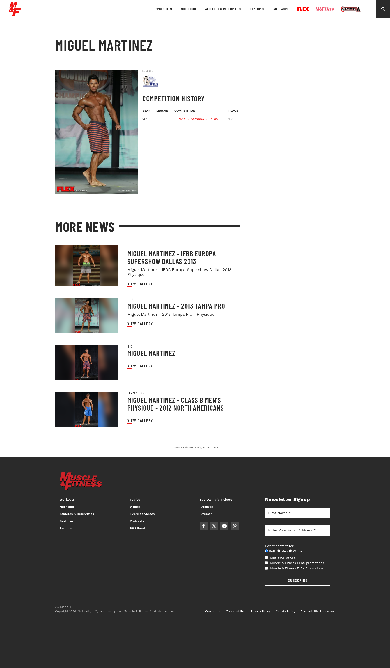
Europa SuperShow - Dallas (196, 119)
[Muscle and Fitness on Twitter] (214, 526)
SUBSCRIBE (298, 580)
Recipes (66, 528)
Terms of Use (236, 611)
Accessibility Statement (317, 611)
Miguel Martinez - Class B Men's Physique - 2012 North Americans (175, 404)
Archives (206, 506)
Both (272, 551)
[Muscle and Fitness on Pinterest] (235, 526)
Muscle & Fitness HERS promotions (297, 563)
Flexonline (135, 393)
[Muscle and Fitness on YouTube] (224, 526)
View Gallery (140, 283)
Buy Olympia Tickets (216, 499)
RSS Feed (137, 528)
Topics (135, 499)
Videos (135, 506)
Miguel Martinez (151, 353)
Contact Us (213, 611)
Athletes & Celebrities (223, 9)
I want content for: (279, 546)
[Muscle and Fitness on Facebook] (204, 526)
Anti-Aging (281, 9)
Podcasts (137, 521)
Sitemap (206, 514)
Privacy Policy (261, 611)
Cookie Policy (285, 611)
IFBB (130, 246)
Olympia (350, 9)
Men (284, 551)
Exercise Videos (142, 514)
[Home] (15, 14)
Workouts (164, 9)
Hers (324, 9)
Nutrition (188, 9)
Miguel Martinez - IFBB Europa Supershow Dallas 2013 (171, 257)
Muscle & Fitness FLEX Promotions (296, 568)
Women (298, 551)
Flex (303, 9)
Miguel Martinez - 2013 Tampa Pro (176, 306)
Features (257, 9)
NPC (130, 346)
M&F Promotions (283, 557)
